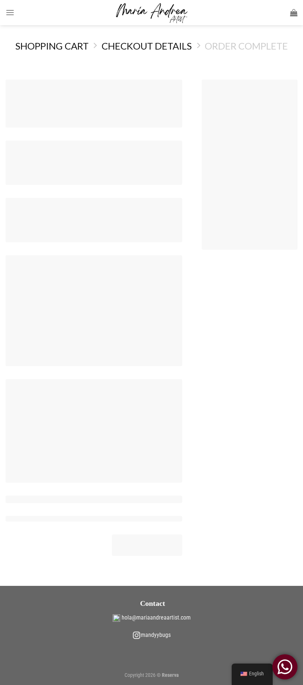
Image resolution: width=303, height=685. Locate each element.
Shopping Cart (52, 45)
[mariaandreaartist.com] (151, 12)
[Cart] (293, 12)
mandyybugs (156, 634)
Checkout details (147, 45)
